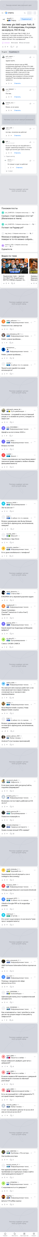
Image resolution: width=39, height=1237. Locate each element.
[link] (15, 272)
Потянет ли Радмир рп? (12, 228)
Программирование (18, 505)
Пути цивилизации (17, 411)
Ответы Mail (15, 594)
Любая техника (15, 738)
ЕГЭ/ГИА (14, 916)
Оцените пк (7, 249)
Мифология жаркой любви (20, 1091)
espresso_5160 (9, 244)
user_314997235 (9, 212)
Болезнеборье (16, 994)
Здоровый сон (16, 871)
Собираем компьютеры (21, 212)
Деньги (13, 456)
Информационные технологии (14, 20)
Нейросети (15, 782)
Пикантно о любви (17, 1058)
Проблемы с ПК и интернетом (20, 1153)
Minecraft (14, 536)
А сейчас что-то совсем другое (20, 365)
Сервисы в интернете (19, 827)
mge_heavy (8, 233)
